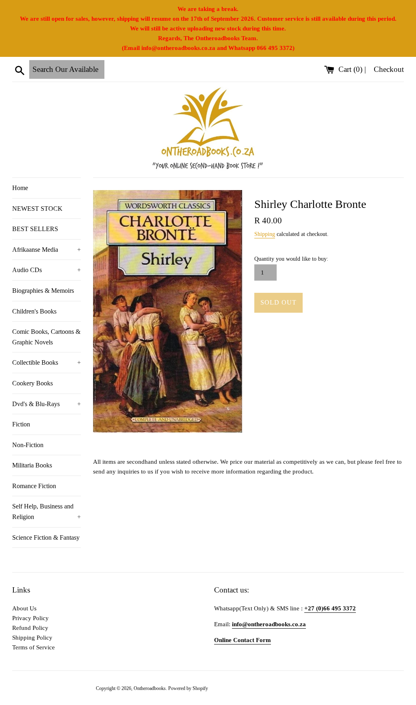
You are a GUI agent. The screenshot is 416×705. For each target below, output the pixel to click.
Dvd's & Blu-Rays (46, 403)
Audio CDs (46, 269)
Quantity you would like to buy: (291, 259)
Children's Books (34, 311)
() (351, 69)
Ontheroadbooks (150, 688)
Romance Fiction (34, 485)
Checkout (389, 69)
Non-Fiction (27, 444)
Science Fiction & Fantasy (46, 537)
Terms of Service (33, 647)
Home (20, 187)
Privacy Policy (30, 618)
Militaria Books (32, 465)
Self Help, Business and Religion (46, 511)
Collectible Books (46, 362)
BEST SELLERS (35, 228)
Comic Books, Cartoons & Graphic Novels (46, 337)
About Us (24, 608)
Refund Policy (30, 628)
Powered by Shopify (188, 688)
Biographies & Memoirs (43, 290)
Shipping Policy (32, 637)
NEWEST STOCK (37, 208)
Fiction (21, 424)
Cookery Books (32, 383)
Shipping (264, 234)
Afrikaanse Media (46, 249)
